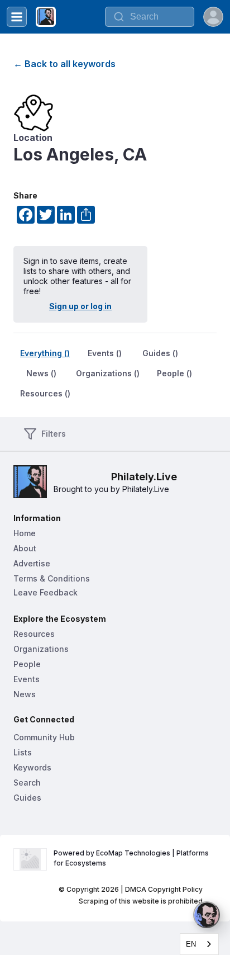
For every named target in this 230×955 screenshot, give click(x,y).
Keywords (32, 767)
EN (191, 944)
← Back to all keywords (64, 63)
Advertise (31, 563)
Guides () (160, 353)
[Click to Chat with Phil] (206, 914)
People (27, 664)
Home (24, 533)
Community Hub (44, 737)
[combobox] (149, 17)
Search (27, 782)
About (24, 548)
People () (174, 373)
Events (26, 679)
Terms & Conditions (51, 578)
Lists (22, 752)
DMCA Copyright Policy (164, 889)
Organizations (41, 649)
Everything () (45, 353)
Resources (34, 634)
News (24, 694)
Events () (105, 353)
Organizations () (108, 373)
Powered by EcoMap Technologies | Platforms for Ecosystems (132, 858)
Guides (27, 797)
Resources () (45, 393)
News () (41, 373)
